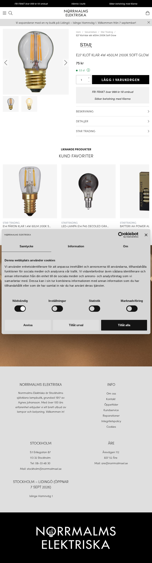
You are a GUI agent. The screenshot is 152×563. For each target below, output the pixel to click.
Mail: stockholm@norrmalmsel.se (41, 469)
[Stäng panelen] (146, 234)
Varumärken (91, 31)
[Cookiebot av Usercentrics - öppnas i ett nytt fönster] (121, 235)
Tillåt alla (124, 325)
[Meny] (4, 13)
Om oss (111, 393)
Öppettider (111, 404)
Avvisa (27, 325)
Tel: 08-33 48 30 (40, 463)
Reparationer (111, 415)
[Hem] (76, 13)
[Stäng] (148, 22)
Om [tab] (125, 246)
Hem (78, 31)
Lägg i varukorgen (121, 79)
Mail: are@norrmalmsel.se (111, 463)
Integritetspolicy (111, 421)
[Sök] (10, 13)
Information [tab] (76, 246)
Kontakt (111, 399)
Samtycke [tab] (26, 246)
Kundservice (111, 410)
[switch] (57, 308)
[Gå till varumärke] (112, 45)
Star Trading (107, 31)
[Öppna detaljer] (148, 111)
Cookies (111, 426)
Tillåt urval (76, 325)
